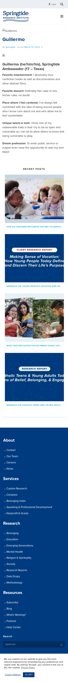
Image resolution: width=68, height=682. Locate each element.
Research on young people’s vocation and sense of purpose (35, 286)
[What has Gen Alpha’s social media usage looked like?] (34, 317)
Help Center (13, 627)
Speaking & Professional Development (29, 507)
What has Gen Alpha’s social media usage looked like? (35, 345)
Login (53, 4)
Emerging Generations (19, 545)
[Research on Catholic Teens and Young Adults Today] (34, 377)
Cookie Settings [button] (13, 674)
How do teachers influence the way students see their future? (35, 227)
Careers (11, 462)
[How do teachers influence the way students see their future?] (34, 199)
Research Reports (16, 570)
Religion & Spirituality (18, 557)
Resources (12, 592)
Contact (10, 450)
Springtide (10, 47)
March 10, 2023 (32, 47)
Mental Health (14, 551)
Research (11, 523)
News (9, 468)
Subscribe (12, 602)
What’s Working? (16, 615)
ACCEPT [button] (29, 674)
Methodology (14, 582)
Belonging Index (16, 501)
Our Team (12, 456)
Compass (12, 494)
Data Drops (13, 576)
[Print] (5, 55)
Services (11, 478)
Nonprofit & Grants (17, 513)
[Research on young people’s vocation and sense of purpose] (34, 258)
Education (12, 539)
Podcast (11, 621)
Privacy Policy (28, 667)
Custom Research (16, 488)
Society (10, 564)
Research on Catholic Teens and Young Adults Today (35, 405)
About (9, 440)
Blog (9, 608)
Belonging (12, 533)
